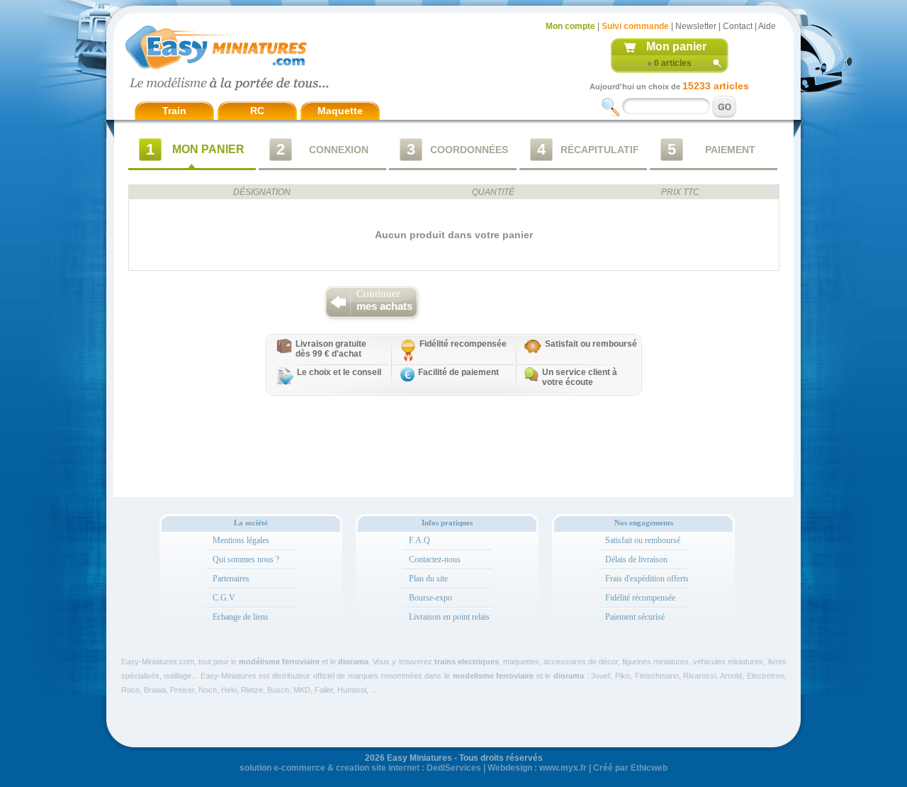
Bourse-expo (430, 598)
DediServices (454, 768)
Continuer (384, 300)
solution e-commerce (282, 768)
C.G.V (224, 598)
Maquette (340, 110)
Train (174, 110)
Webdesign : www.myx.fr (537, 768)
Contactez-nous (435, 559)
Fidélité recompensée (463, 344)
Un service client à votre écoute (579, 377)
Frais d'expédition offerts (647, 579)
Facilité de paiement (458, 372)
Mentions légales (241, 540)
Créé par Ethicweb (630, 768)
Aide (767, 26)
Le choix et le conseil (339, 372)
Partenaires (231, 579)
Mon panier (676, 46)
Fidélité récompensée (640, 598)
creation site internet (377, 768)
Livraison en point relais (449, 617)
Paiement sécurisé (635, 617)
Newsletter (695, 26)
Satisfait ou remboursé (591, 344)
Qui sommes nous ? (246, 559)
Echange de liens (241, 617)
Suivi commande (635, 26)
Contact (738, 26)
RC (257, 110)
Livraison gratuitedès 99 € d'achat (330, 349)
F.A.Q (419, 540)
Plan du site (428, 579)
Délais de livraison (636, 559)
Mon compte (570, 26)
